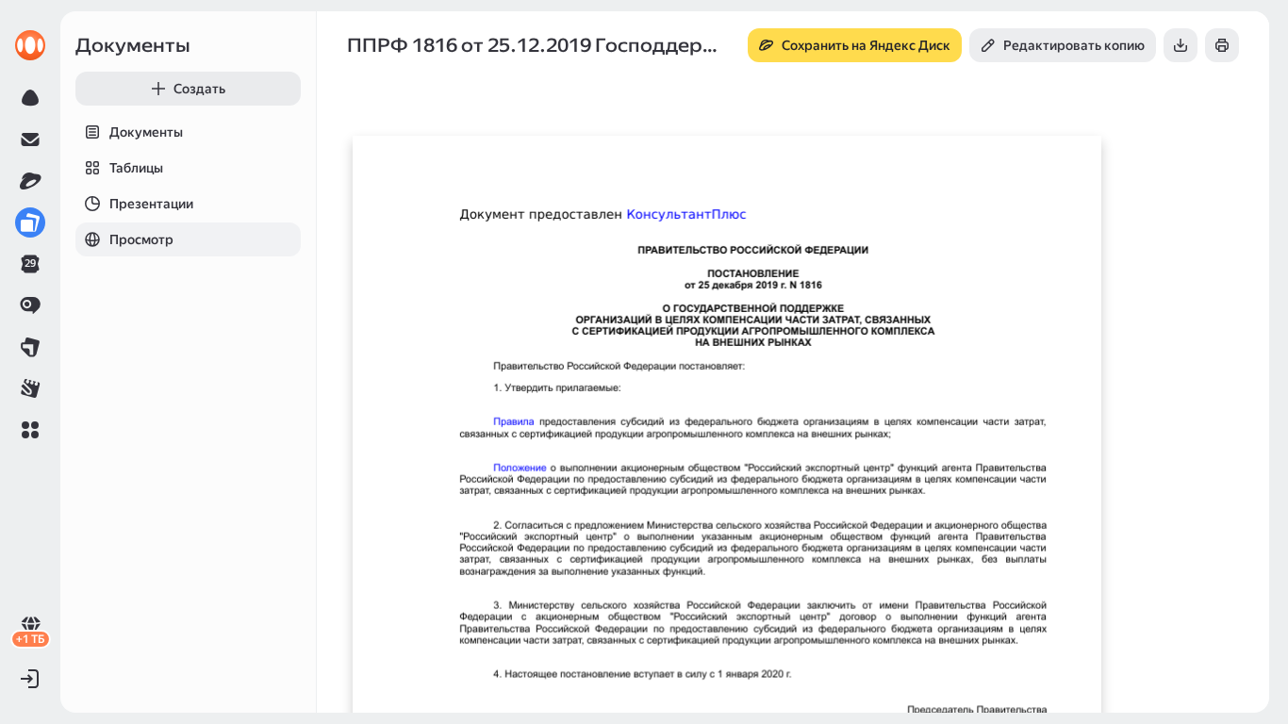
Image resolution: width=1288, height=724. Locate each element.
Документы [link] (132, 45)
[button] (30, 430)
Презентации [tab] (151, 203)
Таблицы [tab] (136, 167)
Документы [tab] (146, 132)
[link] (30, 45)
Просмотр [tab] (141, 239)
